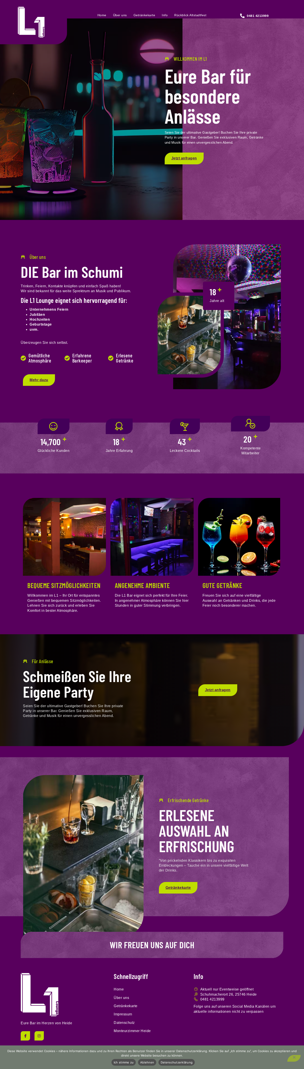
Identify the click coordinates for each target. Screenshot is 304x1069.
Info (165, 15)
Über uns (120, 15)
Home (101, 15)
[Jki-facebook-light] (25, 1036)
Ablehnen (147, 1062)
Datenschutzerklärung (177, 1062)
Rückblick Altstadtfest (190, 15)
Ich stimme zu (124, 1062)
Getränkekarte (144, 15)
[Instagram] (39, 1036)
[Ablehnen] (294, 1058)
